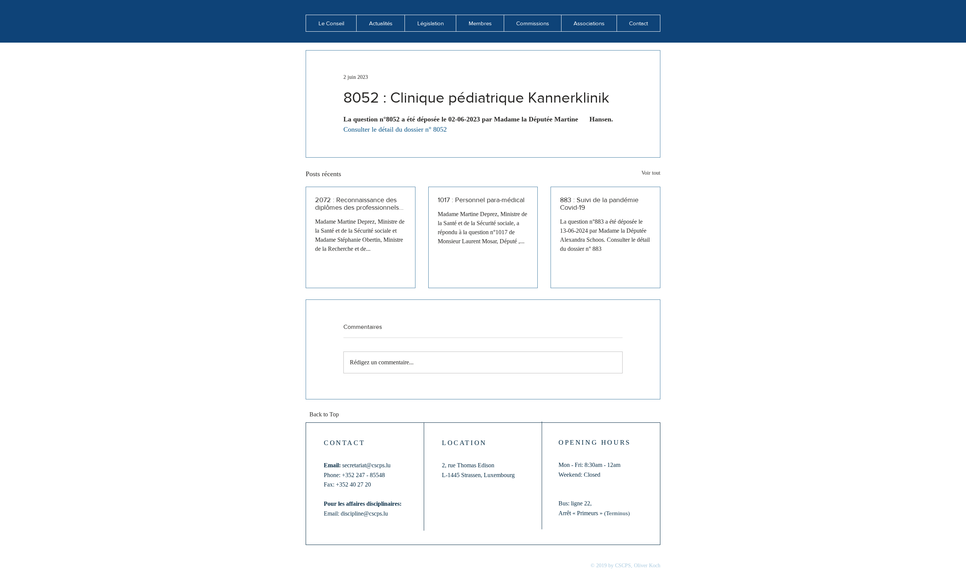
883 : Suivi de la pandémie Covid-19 (599, 203)
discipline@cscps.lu (364, 513)
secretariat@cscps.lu (366, 465)
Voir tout (650, 173)
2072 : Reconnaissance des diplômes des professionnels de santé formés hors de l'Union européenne (357, 203)
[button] (380, 23)
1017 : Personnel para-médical (481, 200)
